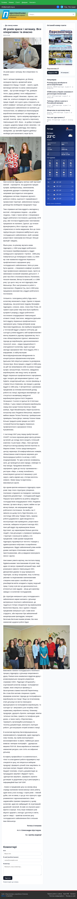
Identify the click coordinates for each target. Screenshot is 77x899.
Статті (18, 2)
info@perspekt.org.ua (8, 7)
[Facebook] (58, 7)
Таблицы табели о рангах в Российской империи (57, 102)
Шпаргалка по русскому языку (58, 110)
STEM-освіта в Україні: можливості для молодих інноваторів (60, 93)
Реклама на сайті (70, 896)
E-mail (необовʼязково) (10, 857)
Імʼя (4, 850)
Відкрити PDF (52, 72)
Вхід (65, 7)
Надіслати (8, 878)
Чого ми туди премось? (56, 117)
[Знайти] (73, 14)
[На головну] (14, 14)
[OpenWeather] (69, 129)
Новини (11, 2)
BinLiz (4, 896)
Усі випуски (65, 72)
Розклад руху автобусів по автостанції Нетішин (57, 83)
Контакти (32, 2)
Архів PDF (66, 894)
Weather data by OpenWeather (54, 203)
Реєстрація (71, 7)
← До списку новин (10, 25)
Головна (4, 2)
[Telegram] (61, 7)
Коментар (6, 863)
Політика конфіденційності (56, 896)
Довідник (25, 2)
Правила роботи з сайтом (54, 894)
